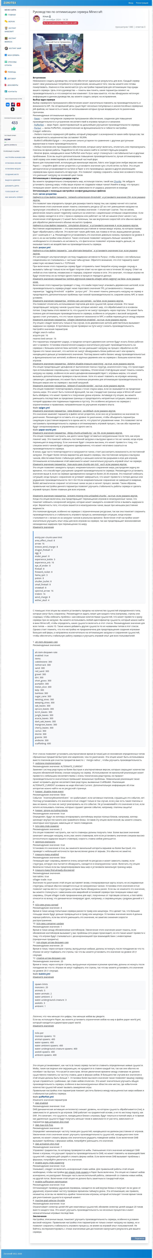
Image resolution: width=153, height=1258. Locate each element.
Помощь (11, 71)
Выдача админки (12, 180)
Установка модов (13, 168)
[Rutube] (13, 105)
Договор (11, 78)
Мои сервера (13, 54)
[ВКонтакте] (8, 105)
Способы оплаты (10, 63)
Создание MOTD (12, 174)
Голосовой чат (12, 191)
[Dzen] (14, 110)
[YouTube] (19, 105)
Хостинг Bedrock (10, 40)
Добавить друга (12, 185)
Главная (11, 14)
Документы (12, 84)
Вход (131, 2)
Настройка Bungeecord (15, 157)
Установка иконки (13, 163)
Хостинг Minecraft (10, 29)
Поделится (139, 1238)
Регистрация (142, 2)
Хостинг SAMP (14, 48)
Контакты (12, 91)
